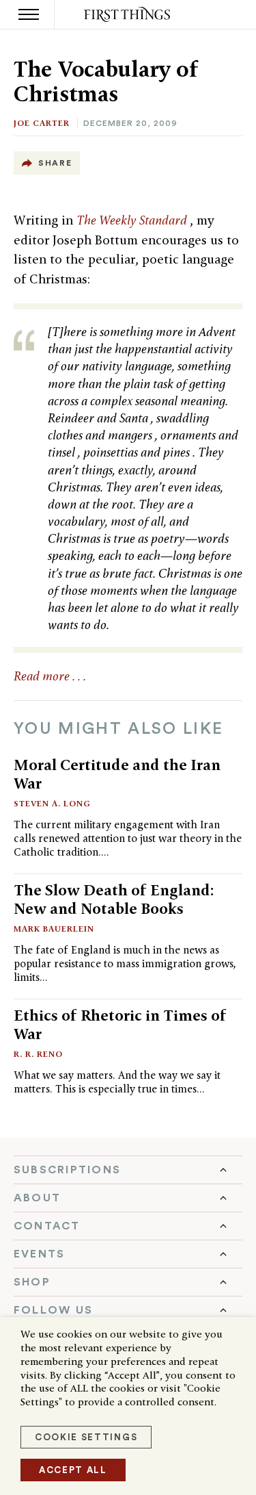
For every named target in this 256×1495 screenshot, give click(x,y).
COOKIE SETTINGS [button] (86, 1437)
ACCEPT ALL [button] (73, 1470)
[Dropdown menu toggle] (128, 1170)
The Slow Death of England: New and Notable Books (114, 899)
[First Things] (128, 15)
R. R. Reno (38, 1054)
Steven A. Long (52, 803)
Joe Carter (42, 123)
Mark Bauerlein (54, 928)
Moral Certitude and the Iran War (117, 774)
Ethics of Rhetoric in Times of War (120, 1024)
